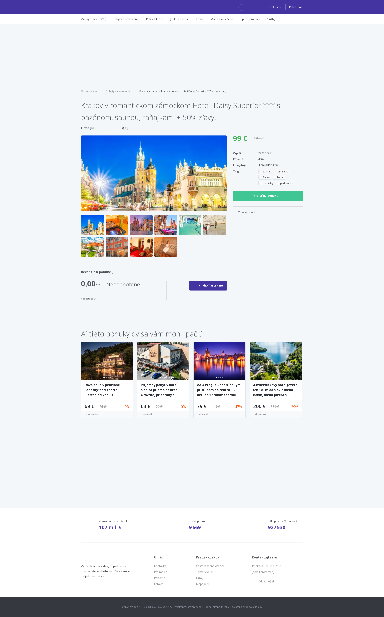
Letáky (158, 584)
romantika (282, 171)
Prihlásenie (296, 7)
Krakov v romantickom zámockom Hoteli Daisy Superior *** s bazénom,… (183, 91)
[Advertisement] (192, 56)
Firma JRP (88, 128)
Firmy (199, 578)
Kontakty (160, 566)
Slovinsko (260, 414)
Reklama (159, 578)
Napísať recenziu (211, 285)
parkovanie (286, 183)
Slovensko (92, 414)
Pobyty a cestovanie (118, 91)
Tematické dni (205, 572)
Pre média (160, 572)
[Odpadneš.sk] (96, 7)
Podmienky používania (217, 607)
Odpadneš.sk (89, 91)
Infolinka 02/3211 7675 (267, 566)
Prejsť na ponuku (266, 195)
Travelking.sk (268, 165)
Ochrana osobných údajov (247, 607)
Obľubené (276, 7)
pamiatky (268, 183)
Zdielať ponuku (247, 212)
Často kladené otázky (210, 566)
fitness (266, 177)
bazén (280, 177)
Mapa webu (203, 584)
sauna (266, 171)
